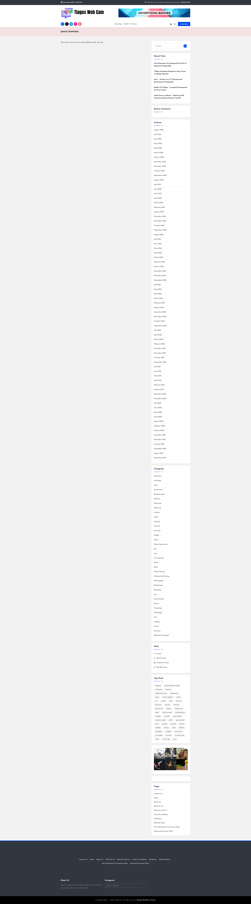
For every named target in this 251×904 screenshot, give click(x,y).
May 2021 (157, 376)
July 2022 (157, 330)
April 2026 (158, 148)
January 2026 (159, 157)
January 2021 (159, 389)
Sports (156, 603)
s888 (173, 727)
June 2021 (157, 371)
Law (155, 553)
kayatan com (179, 708)
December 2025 (160, 162)
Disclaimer (158, 818)
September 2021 (160, 362)
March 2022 (158, 339)
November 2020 (160, 398)
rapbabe (158, 727)
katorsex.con (159, 708)
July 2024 (157, 239)
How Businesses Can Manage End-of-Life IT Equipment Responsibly (170, 64)
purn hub (173, 724)
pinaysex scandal (160, 720)
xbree (175, 739)
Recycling (157, 590)
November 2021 (160, 353)
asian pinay (158, 689)
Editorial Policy (159, 823)
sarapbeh (168, 731)
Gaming (157, 521)
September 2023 (160, 280)
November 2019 (160, 439)
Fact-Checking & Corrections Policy (167, 827)
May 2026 (158, 143)
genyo (157, 697)
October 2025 (159, 171)
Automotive (158, 489)
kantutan (176, 704)
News (156, 567)
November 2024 (160, 221)
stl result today (179, 735)
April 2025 (158, 198)
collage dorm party (161, 693)
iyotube (163, 701)
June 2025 (158, 189)
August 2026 (159, 130)
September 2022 (160, 326)
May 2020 (158, 412)
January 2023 (159, 307)
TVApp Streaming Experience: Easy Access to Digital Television (170, 73)
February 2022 (159, 344)
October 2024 (159, 225)
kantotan (178, 701)
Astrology (157, 480)
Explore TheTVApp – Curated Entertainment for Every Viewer (170, 89)
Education (157, 503)
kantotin (167, 704)
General (157, 526)
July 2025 (157, 184)
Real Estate (158, 585)
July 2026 (157, 134)
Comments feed (162, 663)
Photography (158, 581)
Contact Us (158, 793)
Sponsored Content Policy (163, 831)
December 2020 (160, 394)
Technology (158, 612)
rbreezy (166, 727)
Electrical (157, 508)
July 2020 (157, 403)
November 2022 (160, 316)
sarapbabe (158, 731)
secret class (178, 731)
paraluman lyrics (180, 712)
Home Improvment (161, 544)
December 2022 (160, 312)
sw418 (157, 739)
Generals (157, 530)
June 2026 (158, 139)
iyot (156, 701)
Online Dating (159, 571)
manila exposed (167, 712)
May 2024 (158, 248)
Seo (155, 594)
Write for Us (158, 806)
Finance (157, 512)
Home (156, 540)
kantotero (158, 704)
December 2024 (160, 216)
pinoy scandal (180, 720)
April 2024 (158, 253)
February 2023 (159, 303)
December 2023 (160, 271)
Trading (157, 622)
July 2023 (157, 285)
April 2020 (158, 417)
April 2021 (157, 380)
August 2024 (159, 234)
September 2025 (160, 175)
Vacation (157, 631)
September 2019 (160, 449)
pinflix (170, 720)
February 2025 (159, 207)
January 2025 (159, 212)
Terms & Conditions (161, 814)
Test (155, 617)
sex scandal (158, 735)
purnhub (164, 724)
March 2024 (158, 257)
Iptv (155, 549)
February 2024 (159, 262)
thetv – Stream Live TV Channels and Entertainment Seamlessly (168, 81)
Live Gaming (158, 558)
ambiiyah (158, 685)
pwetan (182, 724)
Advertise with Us (160, 810)
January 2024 (159, 266)
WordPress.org (162, 667)
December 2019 (160, 435)
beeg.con (168, 689)
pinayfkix (158, 716)
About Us (157, 802)
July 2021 (157, 367)
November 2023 (160, 275)
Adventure (158, 476)
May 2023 (158, 289)
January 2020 (159, 430)
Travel (156, 626)
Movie (156, 562)
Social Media (159, 599)
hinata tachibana (168, 697)
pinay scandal (177, 716)
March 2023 (158, 298)
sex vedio (168, 735)
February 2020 (159, 426)
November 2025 (160, 166)
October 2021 (159, 357)
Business (157, 499)
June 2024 (158, 244)
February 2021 (159, 385)
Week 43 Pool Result (161, 635)
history (179, 697)
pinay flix (167, 716)
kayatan (169, 708)
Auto (156, 485)
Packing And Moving (161, 576)
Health (156, 535)
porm (157, 724)
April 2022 (158, 335)
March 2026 (158, 152)
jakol (171, 701)
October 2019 (159, 444)
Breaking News (159, 494)
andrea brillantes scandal (171, 685)
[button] (184, 24)
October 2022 (159, 321)
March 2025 (158, 203)
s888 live (181, 727)
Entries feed (161, 658)
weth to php (166, 739)
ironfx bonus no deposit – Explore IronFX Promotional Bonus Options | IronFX (169, 97)
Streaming (158, 608)
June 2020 (158, 408)
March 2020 (158, 421)
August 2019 (158, 453)
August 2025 (159, 180)
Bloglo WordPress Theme (146, 900)
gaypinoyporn (175, 693)
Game (156, 517)
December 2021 (160, 348)
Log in (159, 653)
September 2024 (160, 230)
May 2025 (158, 193)
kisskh (157, 712)
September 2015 (160, 458)
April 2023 (158, 294)
